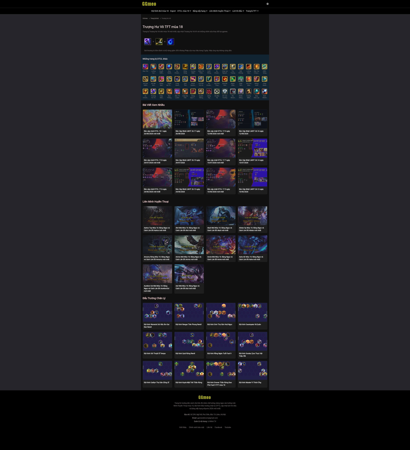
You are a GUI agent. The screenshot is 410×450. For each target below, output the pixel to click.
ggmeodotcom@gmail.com (207, 418)
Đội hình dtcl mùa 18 (160, 11)
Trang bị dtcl (155, 18)
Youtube (228, 427)
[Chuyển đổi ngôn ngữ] (267, 4)
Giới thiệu (182, 427)
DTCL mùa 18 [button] (183, 11)
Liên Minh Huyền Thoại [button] (219, 11)
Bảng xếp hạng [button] (199, 11)
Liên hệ (209, 427)
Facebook (218, 427)
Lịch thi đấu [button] (237, 11)
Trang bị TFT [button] (251, 11)
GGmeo (145, 18)
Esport (173, 11)
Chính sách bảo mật (196, 427)
